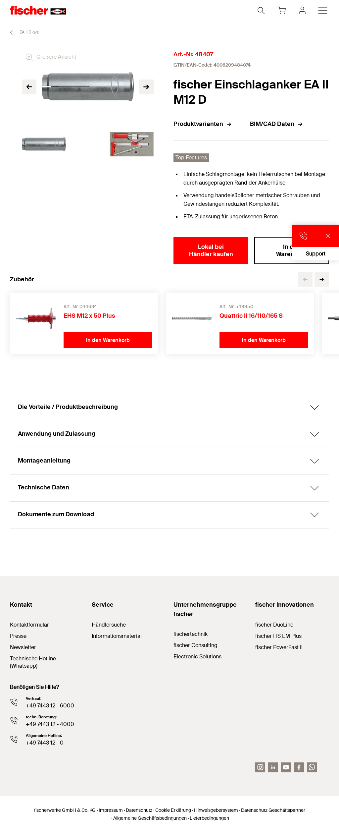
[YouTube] (286, 767)
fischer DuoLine (274, 624)
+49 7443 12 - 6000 (50, 705)
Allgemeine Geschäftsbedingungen (150, 818)
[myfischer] (302, 10)
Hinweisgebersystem (216, 810)
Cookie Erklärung (173, 810)
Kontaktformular (29, 624)
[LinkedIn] (273, 767)
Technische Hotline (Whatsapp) (33, 662)
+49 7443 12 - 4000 (50, 724)
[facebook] (299, 767)
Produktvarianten (198, 124)
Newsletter (23, 647)
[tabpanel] (44, 144)
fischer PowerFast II (279, 647)
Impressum (111, 810)
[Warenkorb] (281, 10)
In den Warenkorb (291, 250)
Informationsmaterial (117, 636)
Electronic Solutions (197, 656)
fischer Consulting (195, 645)
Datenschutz (139, 810)
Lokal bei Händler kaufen (211, 250)
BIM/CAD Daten (272, 124)
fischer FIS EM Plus (278, 636)
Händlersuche (109, 624)
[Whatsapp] (312, 767)
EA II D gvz (29, 32)
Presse (18, 636)
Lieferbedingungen (209, 818)
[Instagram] (260, 767)
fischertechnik (190, 634)
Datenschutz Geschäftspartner (273, 810)
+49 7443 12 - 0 (45, 742)
